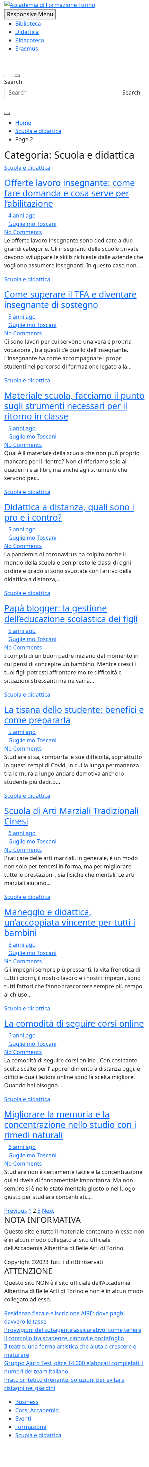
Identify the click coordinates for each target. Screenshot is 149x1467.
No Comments (23, 232)
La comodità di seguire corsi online (74, 1023)
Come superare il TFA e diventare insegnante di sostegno (70, 299)
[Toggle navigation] (8, 75)
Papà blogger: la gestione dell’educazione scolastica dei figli (71, 613)
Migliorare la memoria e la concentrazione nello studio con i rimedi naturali (70, 1124)
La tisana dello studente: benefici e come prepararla (74, 715)
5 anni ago (22, 316)
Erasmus (26, 48)
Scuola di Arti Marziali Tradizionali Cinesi (71, 816)
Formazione (30, 1427)
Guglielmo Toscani (32, 224)
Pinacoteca (29, 40)
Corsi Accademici (37, 1410)
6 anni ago (22, 833)
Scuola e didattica (27, 167)
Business (26, 1402)
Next (48, 1210)
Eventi (23, 1418)
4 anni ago (22, 215)
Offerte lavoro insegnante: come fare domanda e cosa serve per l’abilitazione (69, 193)
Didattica (27, 32)
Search (13, 82)
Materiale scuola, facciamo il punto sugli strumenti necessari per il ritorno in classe (74, 405)
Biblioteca (28, 23)
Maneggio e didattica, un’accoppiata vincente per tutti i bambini (69, 922)
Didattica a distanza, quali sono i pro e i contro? (69, 512)
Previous (15, 1210)
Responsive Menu (30, 14)
